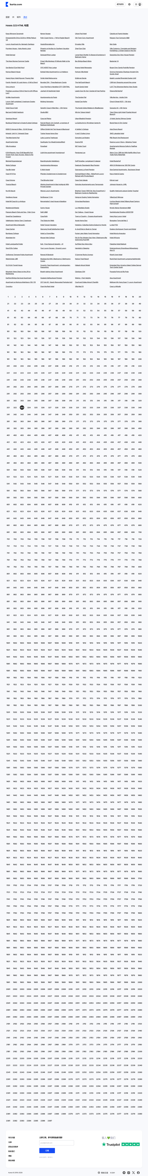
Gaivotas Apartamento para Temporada (89, 184)
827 (49, 581)
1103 (22, 677)
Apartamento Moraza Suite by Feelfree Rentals (123, 147)
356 (112, 414)
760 (139, 553)
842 (15, 587)
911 (77, 608)
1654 (98, 864)
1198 (126, 705)
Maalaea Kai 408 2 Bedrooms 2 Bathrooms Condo (55, 260)
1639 (133, 858)
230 (70, 373)
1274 (98, 733)
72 (84, 317)
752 (84, 553)
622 (15, 511)
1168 (56, 698)
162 (15, 352)
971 (77, 629)
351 (77, 414)
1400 (140, 774)
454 (98, 449)
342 (15, 414)
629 (63, 511)
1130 (70, 684)
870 (70, 594)
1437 (119, 788)
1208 (57, 712)
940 (139, 615)
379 (133, 421)
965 (35, 629)
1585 (36, 844)
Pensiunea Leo (80, 153)
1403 (22, 781)
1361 (8, 768)
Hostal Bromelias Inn (47, 44)
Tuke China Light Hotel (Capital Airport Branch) (123, 113)
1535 (105, 823)
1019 (133, 643)
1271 (77, 733)
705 (35, 539)
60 (140, 311)
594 (98, 497)
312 (84, 401)
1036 (112, 650)
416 (112, 435)
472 (84, 456)
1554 (98, 830)
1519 (133, 816)
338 (126, 407)
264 (29, 387)
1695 (105, 878)
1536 (112, 823)
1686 (43, 878)
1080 (140, 664)
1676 (112, 871)
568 (56, 491)
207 (49, 366)
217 (119, 366)
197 (119, 359)
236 (112, 373)
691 (77, 532)
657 (119, 518)
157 (119, 345)
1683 (22, 878)
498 (126, 463)
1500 (140, 809)
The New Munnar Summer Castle (17, 61)
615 (105, 504)
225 (35, 373)
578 (126, 491)
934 (98, 615)
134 (98, 338)
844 (29, 587)
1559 (133, 830)
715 (105, 539)
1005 (36, 643)
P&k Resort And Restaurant (119, 138)
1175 (105, 698)
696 (112, 532)
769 (63, 560)
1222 (15, 719)
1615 (105, 851)
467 (49, 456)
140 (139, 338)
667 (49, 525)
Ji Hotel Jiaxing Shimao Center (120, 119)
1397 (119, 774)
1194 (98, 705)
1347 (50, 761)
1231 (77, 719)
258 (126, 380)
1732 (84, 892)
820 (139, 574)
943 (22, 622)
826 (42, 581)
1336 (112, 754)
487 (49, 463)
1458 (126, 795)
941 (8, 622)
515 (105, 470)
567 (49, 491)
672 (84, 525)
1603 (22, 851)
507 (49, 470)
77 (119, 317)
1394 (98, 774)
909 (63, 608)
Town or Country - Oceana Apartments (88, 216)
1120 (140, 677)
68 (57, 317)
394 (98, 428)
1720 (140, 885)
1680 (140, 871)
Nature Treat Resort (82, 259)
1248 (57, 726)
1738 (126, 892)
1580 (140, 837)
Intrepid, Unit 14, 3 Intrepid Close (17, 133)
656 (112, 518)
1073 (91, 664)
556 (112, 484)
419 (133, 435)
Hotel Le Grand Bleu (47, 233)
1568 (57, 837)
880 (139, 594)
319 (133, 401)
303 (22, 401)
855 (105, 587)
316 (112, 401)
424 (29, 442)
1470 (70, 802)
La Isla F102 (114, 225)
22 (15, 304)
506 (42, 470)
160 (139, 345)
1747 (50, 899)
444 (29, 449)
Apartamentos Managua (49, 165)
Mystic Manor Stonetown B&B (120, 208)
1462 (15, 802)
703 (22, 539)
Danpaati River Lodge (48, 55)
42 (15, 311)
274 (98, 387)
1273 (91, 733)
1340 (140, 754)
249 (63, 380)
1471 (77, 802)
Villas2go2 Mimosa (116, 197)
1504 (29, 816)
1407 (50, 781)
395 (105, 428)
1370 (70, 768)
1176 (112, 698)
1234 (98, 719)
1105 (36, 677)
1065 (36, 664)
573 (91, 491)
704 (29, 539)
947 (49, 622)
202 (15, 366)
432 (84, 442)
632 (84, 511)
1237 (119, 719)
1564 (29, 837)
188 (56, 359)
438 (126, 442)
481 (8, 463)
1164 (29, 698)
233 (91, 373)
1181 (8, 705)
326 (42, 407)
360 (139, 414)
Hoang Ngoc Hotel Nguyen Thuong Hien (20, 78)
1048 (57, 657)
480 (139, 456)
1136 (112, 684)
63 (22, 317)
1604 (29, 851)
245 (35, 380)
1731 (77, 892)
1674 (98, 871)
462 (15, 456)
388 (56, 428)
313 (91, 401)
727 (49, 546)
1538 (126, 823)
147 (49, 345)
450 (70, 449)
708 (56, 539)
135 (105, 338)
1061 (8, 664)
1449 (64, 795)
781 (8, 567)
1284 (29, 740)
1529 (64, 823)
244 (29, 380)
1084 (29, 671)
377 (119, 421)
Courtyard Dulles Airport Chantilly (86, 282)
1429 (64, 788)
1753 (91, 899)
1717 (119, 885)
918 (126, 608)
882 (15, 601)
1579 (133, 837)
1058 (126, 657)
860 (139, 587)
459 (133, 449)
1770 (70, 906)
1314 (98, 747)
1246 (43, 726)
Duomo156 (79, 142)
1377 (119, 768)
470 (70, 456)
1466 (43, 802)
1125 (36, 684)
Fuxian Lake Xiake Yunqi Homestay (87, 233)
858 (126, 587)
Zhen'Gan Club (80, 49)
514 (98, 470)
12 (84, 297)
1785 (36, 913)
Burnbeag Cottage (12, 233)
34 (98, 304)
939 (133, 615)
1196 (112, 705)
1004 (29, 643)
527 (49, 477)
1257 (119, 726)
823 (22, 581)
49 (64, 311)
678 (126, 525)
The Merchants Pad (13, 138)
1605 (36, 851)
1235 (105, 719)
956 (112, 622)
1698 (126, 878)
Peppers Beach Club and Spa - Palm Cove (20, 212)
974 (98, 629)
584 (29, 497)
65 (36, 317)
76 (112, 317)
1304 (29, 747)
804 (29, 574)
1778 (126, 906)
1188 (56, 705)
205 (35, 366)
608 (56, 504)
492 (84, 463)
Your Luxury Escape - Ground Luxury (53, 248)
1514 (98, 816)
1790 (70, 913)
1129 (63, 684)
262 (15, 387)
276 (112, 387)
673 (91, 525)
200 (139, 359)
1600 (140, 844)
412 (84, 435)
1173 (91, 698)
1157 (119, 691)
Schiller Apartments (13, 97)
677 (119, 525)
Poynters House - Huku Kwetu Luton (18, 49)
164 (29, 352)
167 (49, 352)
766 (42, 560)
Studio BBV (44, 112)
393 (91, 428)
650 (70, 518)
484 (29, 463)
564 (29, 491)
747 (49, 553)
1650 (70, 864)
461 (8, 456)
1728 (57, 892)
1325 (36, 754)
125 (35, 338)
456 (112, 449)
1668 (57, 871)
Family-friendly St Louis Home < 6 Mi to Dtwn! (22, 82)
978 (126, 629)
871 (77, 594)
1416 (112, 781)
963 (22, 629)
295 (105, 394)
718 (126, 539)
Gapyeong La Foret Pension (84, 170)
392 (84, 428)
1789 (64, 913)
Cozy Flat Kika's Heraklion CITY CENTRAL (55, 87)
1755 (105, 899)
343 (22, 414)
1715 (105, 885)
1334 (98, 754)
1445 (36, 795)
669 (63, 525)
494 (98, 463)
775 (105, 560)
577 (119, 491)
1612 (84, 851)
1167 (49, 698)
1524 (29, 823)
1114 (98, 677)
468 (56, 456)
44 (29, 311)
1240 (140, 719)
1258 (126, 726)
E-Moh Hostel (45, 170)
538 (126, 477)
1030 (70, 650)
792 (84, 567)
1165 (36, 698)
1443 (22, 795)
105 (35, 331)
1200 (140, 705)
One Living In (10, 87)
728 (56, 546)
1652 (84, 864)
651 (77, 518)
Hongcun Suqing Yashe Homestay (87, 197)
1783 (22, 913)
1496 (112, 809)
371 (77, 421)
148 (56, 345)
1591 (77, 844)
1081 (8, 671)
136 (112, 338)
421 (8, 442)
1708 (57, 885)
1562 (15, 837)
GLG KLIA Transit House (14, 265)
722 (15, 546)
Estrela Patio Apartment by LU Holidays (54, 72)
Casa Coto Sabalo (81, 180)
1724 (29, 892)
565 (35, 491)
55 (105, 311)
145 (35, 345)
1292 (84, 740)
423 (22, 442)
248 (56, 380)
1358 (126, 761)
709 (63, 539)
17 (119, 297)
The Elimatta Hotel (46, 180)
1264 (29, 733)
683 (22, 532)
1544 (29, 830)
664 (29, 525)
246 (42, 380)
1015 (105, 643)
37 (119, 304)
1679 (133, 871)
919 (133, 608)
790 (70, 567)
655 (105, 518)
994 (98, 636)
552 (84, 484)
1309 (64, 747)
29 (64, 304)
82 (15, 324)
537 (119, 477)
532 (84, 477)
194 (98, 359)
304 (29, 401)
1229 (64, 719)
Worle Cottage (11, 165)
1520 (140, 816)
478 (126, 456)
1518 (126, 816)
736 (112, 546)
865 (35, 594)
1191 (77, 705)
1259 (133, 726)
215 (105, 366)
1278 (126, 733)
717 (119, 539)
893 (91, 601)
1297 (119, 740)
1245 (36, 726)
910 (70, 608)
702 (15, 539)
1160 (140, 691)
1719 (133, 885)
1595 (105, 844)
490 (70, 463)
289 (63, 394)
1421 (8, 788)
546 (42, 484)
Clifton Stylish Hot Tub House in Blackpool (54, 129)
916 (112, 608)
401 (8, 435)
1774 (98, 906)
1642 (15, 864)
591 (77, 497)
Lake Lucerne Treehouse (49, 138)
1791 (77, 913)
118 (126, 331)
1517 (119, 816)
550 (70, 484)
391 (77, 428)
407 (49, 435)
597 (119, 497)
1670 (70, 871)
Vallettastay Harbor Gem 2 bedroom (18, 221)
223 (22, 373)
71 (77, 317)
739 (133, 546)
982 (15, 636)
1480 (140, 802)
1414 (98, 781)
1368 (57, 768)
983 (22, 636)
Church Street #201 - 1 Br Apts (120, 102)
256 (112, 380)
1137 (119, 684)
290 (70, 394)
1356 (112, 761)
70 (71, 317)
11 (77, 297)
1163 (22, 698)
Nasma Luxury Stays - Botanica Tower (123, 142)
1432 (84, 788)
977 (119, 629)
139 (133, 338)
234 (98, 373)
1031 (77, 650)
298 (126, 394)
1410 (70, 781)
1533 (91, 823)
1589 (64, 844)
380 (139, 421)
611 (77, 504)
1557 (119, 830)
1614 (98, 851)
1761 (8, 906)
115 (105, 331)
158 (126, 345)
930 (70, 615)
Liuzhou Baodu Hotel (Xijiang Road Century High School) (125, 202)
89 (64, 324)
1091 (77, 671)
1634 (98, 858)
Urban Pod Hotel (81, 34)
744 (28, 553)
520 (139, 470)
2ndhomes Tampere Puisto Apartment (19, 255)
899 (133, 601)
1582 (15, 844)
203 (22, 366)
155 (105, 345)
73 (91, 317)
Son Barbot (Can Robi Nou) (15, 68)
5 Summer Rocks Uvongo (84, 255)
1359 (133, 761)
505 (35, 470)
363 (22, 421)
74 (98, 317)
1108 (56, 677)
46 (43, 311)
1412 (84, 781)
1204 (29, 712)
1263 (22, 733)
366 (42, 421)
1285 (36, 740)
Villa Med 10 (79, 286)
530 (70, 477)
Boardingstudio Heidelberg (49, 161)
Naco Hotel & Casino (117, 174)
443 (22, 449)
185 (35, 359)
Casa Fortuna (10, 180)
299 (133, 394)
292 (84, 394)
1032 (84, 650)
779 (132, 560)
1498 (126, 809)
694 (98, 532)
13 (91, 297)
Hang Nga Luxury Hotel (118, 216)
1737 (119, 892)
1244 (29, 726)
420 (139, 435)
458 (126, 449)
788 (56, 567)
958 (126, 622)
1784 (29, 913)
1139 (133, 684)
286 (42, 394)
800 (139, 567)
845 (35, 587)
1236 (112, 719)
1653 (91, 864)
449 (63, 449)
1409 (64, 781)
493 (91, 463)
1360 (140, 761)
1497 (119, 809)
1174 (98, 698)
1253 (91, 726)
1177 (119, 698)
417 (119, 435)
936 (112, 615)
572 (84, 491)
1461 (8, 802)
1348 (57, 761)
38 (126, 304)
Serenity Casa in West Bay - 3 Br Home (53, 108)
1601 (8, 851)
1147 (49, 691)
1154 (98, 691)
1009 (64, 643)
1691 (77, 878)
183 (22, 359)
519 (133, 470)
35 (105, 304)
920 (139, 608)
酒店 (25, 17)
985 (35, 636)
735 (105, 546)
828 (56, 581)
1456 (112, 795)
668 (56, 525)
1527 (50, 823)
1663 (22, 871)
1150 (70, 691)
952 (84, 622)
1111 (77, 677)
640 (139, 511)
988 (56, 636)
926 (42, 615)
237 (119, 373)
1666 (43, 871)
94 (98, 324)
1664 (29, 871)
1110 (70, 677)
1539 (133, 823)
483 (22, 463)
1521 (8, 823)
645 (35, 518)
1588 (57, 844)
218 (126, 366)
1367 (50, 768)
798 (126, 567)
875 (105, 594)
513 (91, 470)
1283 (22, 740)
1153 (91, 691)
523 (22, 477)
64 (29, 317)
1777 (119, 906)
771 (77, 560)
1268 (57, 733)
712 (84, 539)
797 (119, 567)
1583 (22, 844)
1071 (77, 664)
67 (50, 317)
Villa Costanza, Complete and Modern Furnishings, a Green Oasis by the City (123, 50)
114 (98, 331)
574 (98, 491)
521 (8, 477)
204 (29, 366)
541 (8, 484)
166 (42, 352)
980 (139, 629)
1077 (119, 664)
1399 (133, 774)
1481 (8, 809)
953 (91, 622)
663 (22, 525)
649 (63, 518)
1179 (133, 698)
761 (8, 560)
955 (105, 622)
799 (133, 567)
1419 (133, 781)
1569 (64, 837)
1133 (91, 684)
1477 (119, 802)
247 (49, 380)
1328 (57, 754)
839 (133, 581)
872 (84, 594)
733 (91, 546)
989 (63, 636)
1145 (36, 691)
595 (105, 497)
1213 (91, 712)
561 (8, 491)
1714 (98, 885)
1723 (22, 892)
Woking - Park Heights (83, 278)
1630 (70, 858)
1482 (15, 809)
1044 (29, 657)
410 (70, 435)
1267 (50, 733)
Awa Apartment (115, 278)
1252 (84, 726)
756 (112, 553)
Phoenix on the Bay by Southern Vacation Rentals (54, 50)
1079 (133, 664)
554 (98, 484)
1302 (15, 747)
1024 (29, 650)
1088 (57, 671)
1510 (70, 816)
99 (133, 324)
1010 (70, 643)
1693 (91, 878)
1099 (133, 671)
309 (63, 401)
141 (8, 345)
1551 (77, 830)
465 (35, 456)
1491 (77, 809)
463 (22, 456)
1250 (70, 726)
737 (119, 546)
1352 (84, 761)
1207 (50, 712)
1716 (112, 885)
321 (8, 407)
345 (35, 414)
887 (49, 601)
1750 (70, 899)
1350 (70, 761)
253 (91, 380)
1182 (15, 705)
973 (91, 629)
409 (63, 435)
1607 (50, 851)
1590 (70, 844)
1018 (126, 643)
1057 (119, 657)
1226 (43, 719)
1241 (8, 726)
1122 (15, 684)
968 (56, 629)
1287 (50, 740)
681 (8, 532)
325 (35, 407)
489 (63, 463)
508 (56, 470)
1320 (140, 747)
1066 (43, 664)
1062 (15, 664)
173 (91, 352)
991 (77, 636)
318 (126, 401)
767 (49, 560)
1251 (77, 726)
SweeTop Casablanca (13, 216)
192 (84, 359)
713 (91, 539)
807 (49, 574)
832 (84, 581)
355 (105, 414)
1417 (119, 781)
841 (8, 587)
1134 (98, 684)
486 (42, 463)
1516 (112, 816)
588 (56, 497)
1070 (70, 664)
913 (91, 608)
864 (29, 594)
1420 (140, 781)
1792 (84, 913)
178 (126, 352)
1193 (91, 705)
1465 (36, 802)
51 (77, 311)
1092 (84, 671)
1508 (57, 816)
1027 (50, 650)
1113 (91, 677)
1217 (119, 712)
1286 (43, 740)
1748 (57, 899)
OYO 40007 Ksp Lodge (48, 68)
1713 (91, 885)
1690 (70, 878)
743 (22, 553)
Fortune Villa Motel (81, 72)
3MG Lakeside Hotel (117, 133)
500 (139, 463)
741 (8, 553)
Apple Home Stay (81, 221)
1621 (8, 858)
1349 (64, 761)
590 (70, 497)
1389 (64, 774)
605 (35, 504)
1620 (140, 851)
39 (133, 304)
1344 (29, 761)
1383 (22, 774)
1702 (15, 885)
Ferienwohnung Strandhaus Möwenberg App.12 (124, 249)
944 (29, 622)
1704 (29, 885)
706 (42, 539)
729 (63, 546)
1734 (98, 892)
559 (133, 484)
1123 (22, 684)
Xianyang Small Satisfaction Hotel (52, 229)
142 (15, 345)
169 (63, 352)
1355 (105, 761)
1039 (133, 650)
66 (43, 317)
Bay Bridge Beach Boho (83, 61)
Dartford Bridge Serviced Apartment (18, 278)
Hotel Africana (115, 238)
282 (15, 394)
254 (98, 380)
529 (63, 477)
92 (84, 324)
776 (112, 560)
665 (35, 525)
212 (84, 366)
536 (112, 477)
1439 (133, 788)
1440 (140, 788)
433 (91, 442)
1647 (50, 864)
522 (15, 477)
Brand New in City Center (118, 123)
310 (70, 401)
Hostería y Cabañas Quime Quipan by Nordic (90, 225)
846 (42, 587)
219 (133, 366)
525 (35, 477)
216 (112, 366)
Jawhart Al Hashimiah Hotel (50, 91)
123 (22, 338)
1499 (133, 809)
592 (84, 497)
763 (22, 560)
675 (105, 525)
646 (42, 518)
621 (8, 511)
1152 (84, 691)
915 (105, 608)
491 (77, 463)
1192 (84, 705)
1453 (91, 795)
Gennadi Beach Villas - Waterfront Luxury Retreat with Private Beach (89, 175)
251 (77, 380)
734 (98, 546)
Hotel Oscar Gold (12, 108)
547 (49, 484)
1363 (22, 768)
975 (105, 629)
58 (126, 311)
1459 (133, 795)
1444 (29, 795)
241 (8, 380)
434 (98, 442)
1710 (70, 885)
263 (22, 387)
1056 (112, 657)
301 (8, 401)
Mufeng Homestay (47, 102)
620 (139, 504)
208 (56, 366)
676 (112, 525)
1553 (91, 830)
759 (133, 553)
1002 (15, 643)
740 (139, 546)
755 (105, 553)
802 (15, 574)
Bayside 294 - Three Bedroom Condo (53, 82)
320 (139, 401)
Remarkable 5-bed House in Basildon (53, 201)
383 (22, 428)
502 (15, 470)
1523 (22, 823)
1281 (8, 740)
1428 (57, 788)
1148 (56, 691)
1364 (29, 768)
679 (133, 525)
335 (105, 407)
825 (35, 581)
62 (15, 317)
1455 (105, 795)
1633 (91, 858)
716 (112, 539)
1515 (105, 816)
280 (139, 387)
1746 (43, 899)
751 (77, 553)
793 (91, 567)
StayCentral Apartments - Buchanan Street (125, 170)
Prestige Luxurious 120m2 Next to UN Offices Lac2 (22, 92)
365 (35, 421)
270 (70, 387)
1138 (126, 684)
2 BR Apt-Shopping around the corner (123, 82)
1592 (84, 844)
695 (105, 532)
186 (42, 359)
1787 (50, 913)
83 (22, 324)
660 (139, 518)
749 (63, 553)
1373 (91, 768)
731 (77, 546)
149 (63, 345)
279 (133, 387)
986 (42, 636)
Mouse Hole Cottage (47, 238)
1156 (112, 691)
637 (119, 511)
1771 (77, 906)
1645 (36, 864)
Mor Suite (113, 44)
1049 (64, 657)
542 (15, 484)
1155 (105, 691)
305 (35, 401)
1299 (133, 740)
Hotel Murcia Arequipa (117, 233)
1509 (64, 816)
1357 (119, 761)
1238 (126, 719)
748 (56, 553)
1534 (98, 823)
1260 (140, 726)
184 (29, 359)
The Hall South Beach (82, 82)
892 (84, 601)
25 (36, 304)
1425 (36, 788)
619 (133, 504)
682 (15, 532)
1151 (77, 691)
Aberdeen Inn (10, 238)
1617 (119, 851)
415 (105, 435)
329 (63, 407)
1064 (29, 664)
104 (29, 331)
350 (70, 414)
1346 (43, 761)
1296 (112, 740)
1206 (43, 712)
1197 (119, 705)
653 (91, 518)
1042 (15, 657)
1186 (43, 705)
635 (105, 511)
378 (126, 421)
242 (15, 380)
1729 (64, 892)
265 (35, 387)
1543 (22, 830)
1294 (98, 740)
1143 (22, 691)
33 (91, 304)
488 (56, 463)
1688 (57, 878)
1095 (105, 671)
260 (139, 380)
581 (8, 497)
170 (70, 352)
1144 (29, 691)
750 (70, 553)
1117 (119, 677)
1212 (84, 712)
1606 (43, 851)
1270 (70, 733)
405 (35, 435)
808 (56, 574)
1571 (77, 837)
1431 (77, 788)
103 (22, 331)
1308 (57, 747)
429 (63, 442)
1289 (64, 740)
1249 (64, 726)
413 (91, 435)
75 (105, 317)
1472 (84, 802)
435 (105, 442)
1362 (15, 768)
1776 (112, 906)
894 (98, 601)
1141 (8, 691)
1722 (15, 892)
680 (139, 525)
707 (49, 539)
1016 (112, 643)
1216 (112, 712)
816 (112, 574)
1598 (126, 844)
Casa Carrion (10, 229)
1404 (29, 781)
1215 (105, 712)
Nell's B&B (44, 212)
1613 (91, 851)
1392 (84, 774)
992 (84, 636)
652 (84, 518)
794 (98, 567)
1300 (140, 740)
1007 (50, 643)
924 (29, 615)
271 (77, 387)
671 (77, 525)
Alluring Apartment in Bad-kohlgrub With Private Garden (54, 185)
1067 (50, 664)
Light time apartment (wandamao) (52, 153)
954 (98, 622)
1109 (63, 677)
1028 (57, 650)
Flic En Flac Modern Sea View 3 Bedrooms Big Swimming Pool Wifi (91, 239)
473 (91, 456)
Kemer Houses (45, 34)
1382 (15, 774)
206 (42, 366)
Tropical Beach (11, 184)
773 (91, 560)
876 (112, 594)
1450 (70, 795)
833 (91, 581)
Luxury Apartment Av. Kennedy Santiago (20, 44)
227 (49, 373)
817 (119, 574)
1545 (36, 830)
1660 (140, 864)
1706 (43, 885)
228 (56, 373)
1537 (119, 823)
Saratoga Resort (11, 119)
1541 (8, 830)
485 (35, 463)
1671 (77, 871)
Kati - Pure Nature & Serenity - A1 (51, 244)
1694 (98, 878)
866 (42, 594)
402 (15, 435)
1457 (119, 795)
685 (35, 532)
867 (49, 594)
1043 (22, 657)
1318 (126, 747)
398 (126, 428)
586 (42, 497)
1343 (22, 761)
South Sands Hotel (81, 87)
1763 (22, 906)
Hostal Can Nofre (81, 102)
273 (91, 387)
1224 (29, 719)
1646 (43, 864)
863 (22, 594)
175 (105, 352)
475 (105, 456)
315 (105, 401)
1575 (105, 837)
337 (119, 407)
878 (126, 594)
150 (70, 345)
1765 (36, 906)
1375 (105, 768)
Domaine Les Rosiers (82, 138)
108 (56, 331)
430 (70, 442)
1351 (77, 761)
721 (8, 546)
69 (64, 317)
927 (49, 615)
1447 (50, 795)
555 (105, 484)
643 (22, 518)
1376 (112, 768)
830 (70, 581)
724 (29, 546)
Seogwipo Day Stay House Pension (122, 55)
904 (29, 608)
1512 (84, 816)
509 (63, 470)
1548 (57, 830)
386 (42, 428)
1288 (57, 740)
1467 (50, 802)
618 (126, 504)
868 (56, 594)
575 (105, 491)
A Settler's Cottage (81, 129)
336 (112, 407)
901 (8, 608)
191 (77, 359)
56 (112, 311)
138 (126, 338)
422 (15, 442)
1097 (119, 671)
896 (112, 601)
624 (29, 511)
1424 (29, 788)
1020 (140, 643)
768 (56, 560)
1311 (77, 747)
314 (98, 401)
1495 (105, 809)
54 (98, 311)
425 (35, 442)
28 (57, 304)
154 (98, 345)
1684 (29, 878)
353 (91, 414)
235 (105, 373)
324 (29, 407)
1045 (36, 657)
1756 (112, 899)
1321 (8, 754)
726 (42, 546)
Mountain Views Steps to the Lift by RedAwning (18, 273)
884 (29, 601)
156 (112, 345)
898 (126, 601)
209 (63, 366)
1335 (105, 754)
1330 (70, 754)
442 (15, 449)
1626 (43, 858)
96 (112, 324)
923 (22, 615)
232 (84, 373)
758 (126, 553)
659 (133, 518)
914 (98, 608)
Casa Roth (44, 216)
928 (56, 615)
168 (56, 352)
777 (119, 560)
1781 (8, 913)
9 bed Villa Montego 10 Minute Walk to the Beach (55, 62)
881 (8, 601)
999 (133, 636)
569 (63, 491)
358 (126, 414)
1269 (64, 733)
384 (29, 428)
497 (119, 463)
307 (49, 401)
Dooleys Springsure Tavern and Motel (123, 229)
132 (84, 338)
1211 (77, 712)
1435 (105, 788)
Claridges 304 (80, 272)
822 (15, 581)
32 (84, 304)
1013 (91, 643)
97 (119, 324)
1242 (15, 726)
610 (70, 504)
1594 (98, 844)
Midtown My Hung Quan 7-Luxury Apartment (126, 282)
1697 (119, 878)
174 (98, 352)
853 (91, 587)
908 (56, 608)
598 (126, 497)
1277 (119, 733)
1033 (91, 650)
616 (112, 504)
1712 (84, 885)
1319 (133, 747)
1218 (126, 712)
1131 (77, 684)
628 (56, 511)
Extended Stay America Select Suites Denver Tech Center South (125, 266)
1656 (112, 864)
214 (98, 366)
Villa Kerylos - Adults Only (119, 97)
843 (22, 587)
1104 (29, 677)
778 (126, 560)
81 (8, 324)
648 (56, 518)
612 (84, 504)
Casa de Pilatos (45, 119)
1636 (112, 858)
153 (91, 345)
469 (63, 456)
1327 (50, 754)
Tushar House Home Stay (49, 133)
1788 (57, 913)
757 (119, 553)
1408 (57, 781)
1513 (91, 816)
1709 (64, 885)
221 (8, 373)
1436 (112, 788)
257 (119, 380)
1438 (126, 788)
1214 (98, 712)
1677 (119, 871)
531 (77, 477)
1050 (70, 657)
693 (91, 532)
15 (105, 297)
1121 (8, 684)
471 (77, 456)
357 (119, 414)
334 (98, 407)
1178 (126, 698)
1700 (140, 878)
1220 (140, 712)
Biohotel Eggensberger (14, 161)
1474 (98, 802)
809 (63, 574)
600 (139, 497)
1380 (140, 768)
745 (35, 553)
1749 (63, 899)
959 (133, 622)
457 (119, 449)
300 (139, 394)
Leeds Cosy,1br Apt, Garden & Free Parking (90, 91)
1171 (77, 698)
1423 (22, 788)
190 (70, 359)
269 (63, 387)
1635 (105, 858)
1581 (8, 844)
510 (70, 470)
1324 (29, 754)
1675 (105, 871)
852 (84, 587)
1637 (119, 858)
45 (36, 311)
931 (77, 615)
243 (22, 380)
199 (133, 359)
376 (112, 421)
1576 (112, 837)
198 (126, 359)
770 (70, 560)
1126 (43, 684)
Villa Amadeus (11, 146)
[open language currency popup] (129, 4)
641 (8, 518)
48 (57, 311)
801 (8, 574)
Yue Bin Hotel (10, 170)
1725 (36, 892)
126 (42, 338)
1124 (29, 684)
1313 (91, 747)
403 (22, 435)
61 (8, 317)
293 (91, 394)
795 (105, 567)
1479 (133, 802)
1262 (15, 733)
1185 (36, 705)
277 (119, 387)
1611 (77, 851)
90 (70, 324)
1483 (22, 809)
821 (8, 581)
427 (49, 442)
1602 (15, 851)
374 (98, 421)
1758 (126, 899)
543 (22, 484)
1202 (15, 712)
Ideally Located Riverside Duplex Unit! (123, 78)
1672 (84, 871)
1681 (8, 878)
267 (49, 387)
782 (15, 567)
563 (22, 491)
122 (15, 338)
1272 (84, 733)
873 (91, 594)
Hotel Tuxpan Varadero (48, 225)
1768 (57, 906)
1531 (77, 823)
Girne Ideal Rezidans (82, 201)
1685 (36, 878)
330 (70, 407)
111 (77, 331)
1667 (50, 871)
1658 (126, 864)
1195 (105, 705)
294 (98, 394)
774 (98, 560)
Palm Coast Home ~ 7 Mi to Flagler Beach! (55, 38)
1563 (22, 837)
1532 (84, 823)
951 (77, 622)
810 (70, 574)
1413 (91, 781)
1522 (15, 823)
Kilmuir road (114, 180)
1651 (77, 864)
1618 (126, 851)
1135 (105, 684)
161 (8, 352)
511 (77, 470)
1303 (22, 747)
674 (98, 525)
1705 (36, 885)
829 (63, 581)
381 (8, 428)
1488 (57, 809)
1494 (98, 809)
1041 (8, 657)
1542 (15, 830)
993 (91, 636)
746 (42, 553)
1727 (50, 892)
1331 (77, 754)
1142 (15, 691)
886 (42, 601)
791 (77, 567)
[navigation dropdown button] (137, 4)
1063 (22, 664)
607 (49, 504)
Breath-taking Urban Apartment (51, 272)
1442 (15, 795)
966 (42, 629)
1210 (70, 712)
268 (56, 387)
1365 (36, 768)
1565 (36, 837)
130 (70, 338)
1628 (57, 858)
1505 (36, 816)
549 (63, 484)
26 (43, 304)
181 (8, 359)
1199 (133, 705)
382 (15, 428)
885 (35, 601)
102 (15, 331)
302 (15, 401)
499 (133, 463)
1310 (70, 747)
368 (56, 421)
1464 (29, 802)
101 (8, 331)
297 (119, 394)
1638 (126, 858)
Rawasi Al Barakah (46, 255)
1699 (133, 878)
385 (35, 428)
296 (112, 394)
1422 (15, 788)
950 (70, 622)
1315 (105, 747)
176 (112, 352)
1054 (98, 657)
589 (63, 497)
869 (63, 594)
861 (8, 594)
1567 (50, 837)
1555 (105, 830)
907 (49, 608)
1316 (112, 747)
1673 (91, 871)
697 (119, 532)
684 (29, 532)
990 (70, 636)
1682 (15, 878)
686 (42, 532)
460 (139, 449)
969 (63, 629)
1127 (49, 684)
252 (84, 380)
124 (29, 338)
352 (84, 414)
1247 (50, 726)
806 (42, 574)
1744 (29, 899)
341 (8, 414)
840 (139, 581)
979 (133, 629)
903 (22, 608)
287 (49, 394)
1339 (133, 754)
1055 (105, 657)
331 (77, 407)
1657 (119, 864)
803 (22, 574)
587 (49, 497)
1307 (50, 747)
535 (105, 477)
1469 (64, 802)
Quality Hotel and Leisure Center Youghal (124, 191)
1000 (140, 636)
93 (91, 324)
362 (15, 421)
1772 (84, 906)
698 (126, 532)
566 (42, 491)
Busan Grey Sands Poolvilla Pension (122, 68)
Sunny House (45, 208)
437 (119, 442)
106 (42, 331)
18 (126, 297)
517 (119, 470)
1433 (91, 788)
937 (119, 615)
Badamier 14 (114, 61)
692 (84, 532)
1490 (70, 809)
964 (29, 629)
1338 (126, 754)
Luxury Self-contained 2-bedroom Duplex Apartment (20, 103)
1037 (119, 650)
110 (70, 331)
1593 (91, 844)
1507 (50, 816)
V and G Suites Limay (82, 133)
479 (133, 456)
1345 (36, 761)
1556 (112, 830)
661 (8, 525)
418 (126, 435)
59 (133, 311)
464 (29, 456)
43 (22, 311)
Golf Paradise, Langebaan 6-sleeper (87, 161)
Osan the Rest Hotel (47, 286)
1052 (84, 657)
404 (29, 435)
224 (29, 373)
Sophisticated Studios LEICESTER (121, 212)
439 (133, 442)
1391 (77, 774)
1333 (91, 754)
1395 (105, 774)
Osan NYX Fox (11, 174)
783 (22, 567)
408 (56, 435)
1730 (70, 892)
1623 (22, 858)
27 (50, 304)
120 (139, 331)
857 (119, 587)
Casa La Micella (115, 286)
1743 (22, 899)
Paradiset (43, 146)
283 (22, 394)
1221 (8, 719)
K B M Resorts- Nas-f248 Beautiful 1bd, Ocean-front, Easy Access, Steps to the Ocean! (19, 155)
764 (29, 560)
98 (126, 324)
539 (133, 477)
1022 (15, 650)
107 (49, 331)
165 (35, 352)
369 (63, 421)
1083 (22, 671)
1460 (140, 795)
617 (119, 504)
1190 (70, 705)
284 (29, 394)
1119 (132, 677)
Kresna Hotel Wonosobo (83, 68)
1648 (57, 864)
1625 (36, 858)
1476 (112, 802)
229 (63, 373)
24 (29, 304)
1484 (29, 809)
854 (98, 587)
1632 (84, 858)
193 (91, 359)
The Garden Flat (80, 97)
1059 (133, 657)
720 (139, 539)
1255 (105, 726)
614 (98, 504)
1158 (126, 691)
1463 (22, 802)
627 (49, 511)
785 (35, 567)
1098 (126, 671)
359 (133, 414)
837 (119, 581)
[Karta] (14, 4)
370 (70, 421)
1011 (77, 643)
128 (56, 338)
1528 (57, 823)
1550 (70, 830)
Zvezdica (9, 286)
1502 (15, 816)
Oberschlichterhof (116, 91)
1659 (133, 864)
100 (139, 324)
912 (84, 608)
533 (91, 477)
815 (105, 574)
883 (22, 601)
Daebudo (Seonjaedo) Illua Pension (87, 165)
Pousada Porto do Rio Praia (119, 272)
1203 (22, 712)
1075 (105, 664)
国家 (8, 17)
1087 (50, 671)
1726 (43, 892)
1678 (126, 871)
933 (91, 615)
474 (98, 456)
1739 (133, 892)
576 (112, 491)
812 (84, 574)
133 (91, 338)
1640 (140, 858)
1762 (15, 906)
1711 (77, 885)
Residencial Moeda (12, 208)
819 (133, 574)
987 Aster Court (80, 146)
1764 (29, 906)
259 (133, 380)
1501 (8, 816)
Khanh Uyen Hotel (116, 255)
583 (22, 497)
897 (119, 601)
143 (22, 345)
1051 (77, 657)
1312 (84, 747)
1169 (63, 698)
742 (15, 553)
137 (119, 338)
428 (56, 442)
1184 (29, 705)
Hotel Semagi (10, 55)
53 (91, 311)
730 (70, 546)
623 (22, 511)
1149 (63, 691)
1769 (64, 906)
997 (119, 636)
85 (36, 324)
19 (133, 297)
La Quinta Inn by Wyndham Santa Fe (87, 123)
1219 (133, 712)
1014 (98, 643)
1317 (119, 747)
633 (91, 511)
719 (133, 539)
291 (77, 394)
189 (63, 359)
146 (42, 345)
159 (133, 345)
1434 (98, 788)
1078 (126, 664)
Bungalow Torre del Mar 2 (119, 221)
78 (126, 317)
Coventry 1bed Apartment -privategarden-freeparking (55, 266)
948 (56, 622)
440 (139, 442)
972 (84, 629)
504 (29, 470)
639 (133, 511)
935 (105, 615)
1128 (56, 684)
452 (84, 449)
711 (77, 539)
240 (139, 373)
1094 (98, 671)
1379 (133, 768)
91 (77, 324)
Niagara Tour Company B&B (119, 38)
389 (63, 428)
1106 (43, 677)
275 (105, 387)
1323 (22, 754)
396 (112, 428)
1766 (43, 906)
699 (133, 532)
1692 (84, 878)
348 (56, 414)
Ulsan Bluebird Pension (83, 119)
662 (15, 525)
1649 (64, 864)
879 (133, 594)
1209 (64, 712)
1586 (43, 844)
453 (91, 449)
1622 (15, 858)
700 (139, 532)
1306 (43, 747)
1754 (98, 899)
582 (15, 497)
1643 (22, 864)
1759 (133, 899)
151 (77, 345)
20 (140, 297)
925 (35, 615)
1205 (36, 712)
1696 (112, 878)
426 (42, 442)
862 (15, 594)
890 (70, 601)
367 (49, 421)
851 (77, 587)
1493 (91, 809)
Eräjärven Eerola (80, 78)
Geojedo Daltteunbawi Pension (51, 278)
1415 (105, 781)
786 (42, 567)
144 (29, 345)
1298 (126, 740)
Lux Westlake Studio (82, 208)
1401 (8, 781)
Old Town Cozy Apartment (84, 38)
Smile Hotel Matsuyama (48, 78)
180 (139, 352)
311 (77, 401)
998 (126, 636)
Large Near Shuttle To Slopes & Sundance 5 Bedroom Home (90, 56)
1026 (43, 650)
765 (35, 560)
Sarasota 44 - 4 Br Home (118, 108)
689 (63, 532)
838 (126, 581)
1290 (70, 740)
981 (8, 636)
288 (56, 394)
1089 (64, 671)
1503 (22, 816)
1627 (50, 858)
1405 (36, 781)
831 (77, 581)
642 (15, 518)
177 (119, 352)
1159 (133, 691)
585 (35, 497)
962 (15, 629)
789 (63, 567)
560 (139, 484)
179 (133, 352)
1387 (50, 774)
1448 (57, 795)
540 (139, 477)
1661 (8, 871)
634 (98, 511)
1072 (84, 664)
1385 (36, 774)
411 (77, 435)
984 (29, 636)
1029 (64, 650)
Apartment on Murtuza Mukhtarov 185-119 (21, 282)
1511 (77, 816)
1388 (57, 774)
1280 (140, 733)
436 (112, 442)
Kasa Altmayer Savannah (14, 34)
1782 (15, 913)
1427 (50, 788)
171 (77, 352)
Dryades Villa (79, 44)
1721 (8, 892)
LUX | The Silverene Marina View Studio (123, 87)
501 (8, 470)
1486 (43, 809)
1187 (49, 705)
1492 (84, 809)
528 (56, 477)
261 (8, 387)
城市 (19, 17)
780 (139, 560)
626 (42, 511)
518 (126, 470)
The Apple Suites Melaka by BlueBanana (89, 108)
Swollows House (11, 197)
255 (105, 380)
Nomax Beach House (13, 72)
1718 (126, 885)
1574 (98, 837)
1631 (77, 858)
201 (8, 366)
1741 (8, 899)
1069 (64, 664)
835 (105, 581)
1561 (8, 837)
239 (133, 373)
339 (133, 407)
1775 (105, 906)
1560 (140, 830)
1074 (98, 664)
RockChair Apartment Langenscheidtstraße (125, 259)
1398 (126, 774)
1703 (22, 885)
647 (49, 518)
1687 (50, 878)
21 (8, 304)
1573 (91, 837)
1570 (70, 837)
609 (63, 504)
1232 (84, 719)
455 (105, 449)
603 (22, 504)
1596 (112, 844)
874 (98, 594)
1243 (22, 726)
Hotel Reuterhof (115, 161)
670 (70, 525)
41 (8, 311)
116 (112, 331)
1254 (98, 726)
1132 (84, 684)
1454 (98, 795)
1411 (77, 781)
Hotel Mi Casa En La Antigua (15, 201)
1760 (140, 899)
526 (42, 477)
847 (49, 587)
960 (139, 622)
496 (112, 463)
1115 (105, 677)
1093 (91, 671)
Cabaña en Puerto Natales (119, 34)
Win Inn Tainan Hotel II (82, 112)
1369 (64, 768)
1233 (91, 719)
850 (70, 587)
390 (70, 428)
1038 (126, 650)
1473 (91, 802)
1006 (43, 643)
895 (105, 601)
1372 (84, 768)
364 (29, 421)
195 (105, 359)
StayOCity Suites (12, 248)
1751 (77, 899)
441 (8, 449)
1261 (8, 733)
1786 (43, 913)
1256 (112, 726)
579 (133, 491)
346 (42, 414)
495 (105, 463)
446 (42, 449)
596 (112, 497)
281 (8, 394)
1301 (8, 747)
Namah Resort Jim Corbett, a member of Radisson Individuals (54, 124)
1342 (15, 761)
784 (29, 567)
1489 (64, 809)
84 (29, 324)
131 (77, 338)
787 (49, 567)
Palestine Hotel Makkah (118, 244)
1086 (43, 671)
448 (56, 449)
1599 (133, 844)
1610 (70, 851)
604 (29, 504)
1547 (50, 830)
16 (112, 297)
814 (98, 574)
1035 (105, 650)
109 (63, 331)
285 (35, 394)
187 (49, 359)
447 (49, 449)
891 (77, 601)
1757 (119, 899)
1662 (15, 871)
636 (112, 511)
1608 (57, 851)
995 (105, 636)
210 (70, 366)
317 (119, 401)
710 (70, 539)
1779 (133, 906)
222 (15, 373)
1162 (15, 698)
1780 (140, 906)
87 (50, 324)
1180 (140, 698)
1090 (70, 671)
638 (126, 511)
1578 (126, 837)
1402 (15, 781)
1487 (50, 809)
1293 (91, 740)
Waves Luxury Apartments (49, 191)
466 (42, 456)
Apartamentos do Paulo (48, 97)
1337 (119, 754)
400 (139, 428)
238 (126, 373)
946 (42, 622)
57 (119, 311)
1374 (98, 768)
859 (133, 587)
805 (35, 574)
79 (133, 317)
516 (112, 470)
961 (8, 629)
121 (8, 338)
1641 (8, 864)
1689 (64, 878)
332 (84, 407)
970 (70, 629)
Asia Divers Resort (116, 129)
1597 (119, 844)
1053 (91, 657)
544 (29, 484)
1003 (22, 643)
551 (77, 484)
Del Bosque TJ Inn (46, 197)
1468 (57, 802)
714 (98, 539)
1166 (43, 698)
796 (112, 567)
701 (8, 539)
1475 (105, 802)
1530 (70, 823)
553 (91, 484)
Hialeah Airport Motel (82, 265)
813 (91, 574)
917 (119, 608)
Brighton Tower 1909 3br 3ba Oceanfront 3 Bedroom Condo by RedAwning (90, 192)
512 (84, 470)
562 (15, 491)
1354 (98, 761)
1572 (84, 837)
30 (70, 304)
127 (49, 338)
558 (126, 484)
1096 (112, 671)
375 (105, 421)
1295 (105, 740)
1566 (43, 837)
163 (22, 352)
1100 (140, 671)
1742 (15, 899)
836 (112, 581)
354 (98, 414)
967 (49, 629)
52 (84, 311)
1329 (64, 754)
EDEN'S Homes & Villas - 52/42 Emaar (19, 129)
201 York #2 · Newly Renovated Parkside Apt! (56, 282)
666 (42, 525)
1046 (43, 657)
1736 (112, 892)
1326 (43, 754)
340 (139, 407)
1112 (84, 677)
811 (77, 574)
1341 (8, 761)
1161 (8, 698)
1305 (36, 747)
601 (8, 504)
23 (22, 304)
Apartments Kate (12, 142)
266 (42, 387)
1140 (140, 684)
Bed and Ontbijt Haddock (15, 112)
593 (91, 497)
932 (84, 615)
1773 (91, 906)
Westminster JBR (12, 259)
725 (35, 546)
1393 (91, 774)
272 (84, 387)
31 (77, 304)
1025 (36, 650)
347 (49, 414)
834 (98, 581)
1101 (8, 677)
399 (133, 428)
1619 (133, 851)
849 (63, 587)
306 (42, 401)
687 (49, 532)
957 (119, 622)
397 (119, 428)
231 (77, 373)
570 (70, 491)
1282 (15, 740)
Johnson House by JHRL (118, 184)
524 (29, 477)
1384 (29, 774)
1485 (36, 809)
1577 (119, 837)
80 (140, 317)
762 (15, 560)
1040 (140, 650)
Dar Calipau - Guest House (84, 212)
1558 (126, 830)
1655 (105, 864)
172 (84, 352)
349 (63, 414)
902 (15, 608)
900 (139, 601)
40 (140, 304)
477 (119, 456)
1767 (50, 906)
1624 (29, 858)
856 (112, 587)
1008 (57, 643)
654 (98, 518)
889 (63, 601)
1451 (77, 795)
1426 (43, 788)
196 (112, 359)
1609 (64, 851)
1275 (105, 733)
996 (112, 636)
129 (63, 338)
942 (15, 622)
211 (77, 366)
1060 (140, 657)
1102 (15, 677)
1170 (70, 698)
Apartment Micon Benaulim (15, 225)
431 (77, 442)
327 (49, 407)
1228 (57, 719)
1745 (36, 899)
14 (98, 297)
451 (77, 449)
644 (29, 518)
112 (84, 331)
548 (56, 484)
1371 (77, 768)
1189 (63, 705)
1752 (84, 899)
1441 (8, 795)
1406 (43, 781)
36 (112, 304)
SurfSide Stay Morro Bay (83, 244)
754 (98, 553)
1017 (119, 643)
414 (98, 435)
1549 (64, 830)
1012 (84, 643)
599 (133, 497)
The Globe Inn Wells (47, 221)
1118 (126, 677)
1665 (36, 871)
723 (22, 546)
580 (139, 491)
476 (112, 456)
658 (126, 518)
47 (50, 311)
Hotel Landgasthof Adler (14, 244)
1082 (15, 671)
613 (91, 504)
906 (42, 608)
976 (112, 629)
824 (29, 581)
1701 (8, 885)
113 (91, 331)
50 (70, 311)
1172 (84, 698)
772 (84, 560)
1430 (70, 788)
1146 (43, 691)
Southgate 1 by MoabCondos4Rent (52, 142)
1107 (49, 677)
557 (119, 484)
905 (35, 608)
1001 (8, 643)
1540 (140, 823)
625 (35, 511)
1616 (112, 851)
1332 (84, 754)
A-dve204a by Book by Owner (86, 229)
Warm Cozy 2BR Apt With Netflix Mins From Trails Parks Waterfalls (125, 154)
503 (22, 470)
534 (98, 477)
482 (15, 463)
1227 (50, 719)
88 (57, 324)
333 (91, 407)
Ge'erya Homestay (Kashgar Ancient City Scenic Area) (124, 73)
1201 (8, 712)
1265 (36, 733)
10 (70, 297)
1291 (77, 740)
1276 (112, 733)
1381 (8, 774)
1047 (50, 657)
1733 (91, 892)
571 (77, 491)
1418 (126, 781)
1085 (36, 671)
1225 (36, 719)
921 (8, 615)
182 (15, 359)
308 (56, 401)
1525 (36, 823)
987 (49, 636)
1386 (43, 774)
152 (84, 345)
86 (43, 324)
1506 (43, 816)
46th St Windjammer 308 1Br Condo (122, 165)
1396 (112, 774)
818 (126, 574)
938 (126, 615)
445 (35, 449)
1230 (70, 719)
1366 (43, 768)
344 (29, 414)
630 (70, 511)
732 (84, 546)
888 (56, 601)
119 (133, 331)
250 (70, 380)
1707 (50, 885)
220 (139, 366)
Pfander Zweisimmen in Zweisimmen (53, 174)
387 (49, 428)
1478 (126, 802)
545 (35, 484)
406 (42, 435)
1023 (22, 650)
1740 (140, 892)
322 (15, 407)
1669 (64, 871)
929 (63, 615)
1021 (8, 650)
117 (119, 331)
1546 (43, 830)
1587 (50, 844)
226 (42, 373)
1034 (98, 650)
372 (84, 421)
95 (105, 324)
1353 (91, 761)
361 (8, 421)
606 (42, 504)
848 (56, 587)
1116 (112, 677)
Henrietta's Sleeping (82, 248)
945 (35, 622)
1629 (64, 858)
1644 (29, 864)
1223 (22, 719)
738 (126, 546)
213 (91, 366)
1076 (112, 664)
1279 (133, 733)
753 (91, 553)
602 (15, 504)
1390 (70, 774)
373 (91, 421)
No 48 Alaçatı (10, 191)
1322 (15, 754)
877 (119, 594)
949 (63, 622)
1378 (126, 768)
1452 (84, 795)
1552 (84, 830)
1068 (57, 664)
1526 (43, 823)
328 (56, 407)
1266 (43, 733)
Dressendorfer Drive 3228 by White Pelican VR (21, 39)
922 (15, 615)
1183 (22, 705)
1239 (133, 719)
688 (56, 532)
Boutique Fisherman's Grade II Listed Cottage (21, 123)
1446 (43, 795)
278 (126, 387)
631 (77, 511)
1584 (29, 844)
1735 (105, 892)
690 (70, 532)
